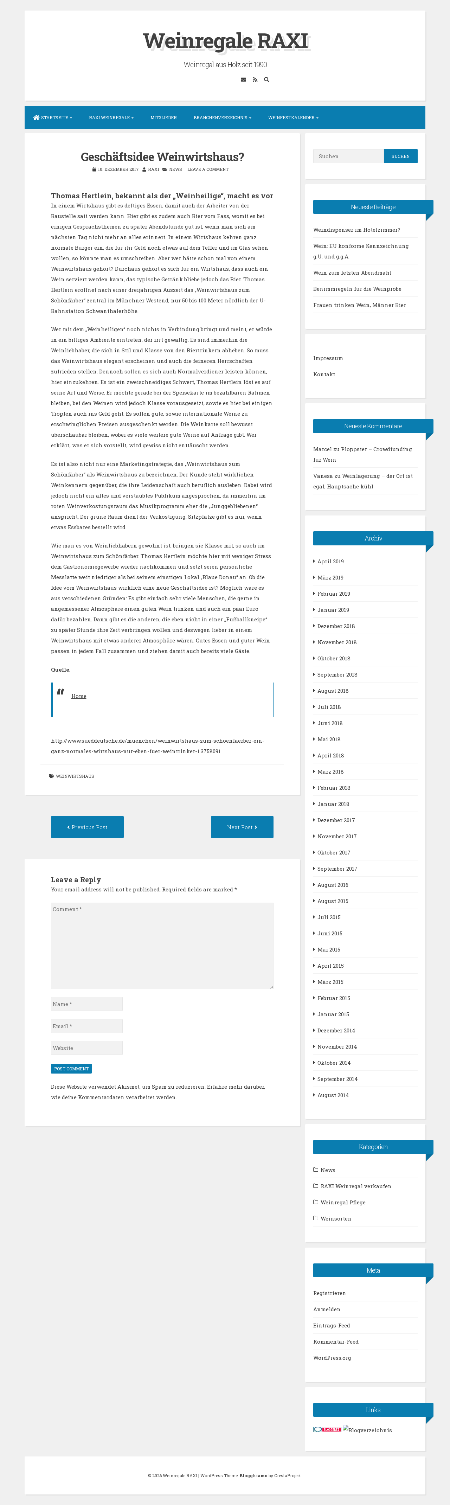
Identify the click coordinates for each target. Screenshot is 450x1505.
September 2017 (337, 868)
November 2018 (337, 642)
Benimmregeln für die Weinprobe (357, 288)
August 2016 (332, 884)
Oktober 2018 (334, 658)
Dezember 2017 (336, 820)
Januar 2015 (333, 1014)
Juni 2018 (330, 722)
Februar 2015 (333, 997)
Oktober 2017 (334, 852)
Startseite (54, 117)
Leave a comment (208, 169)
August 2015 (332, 900)
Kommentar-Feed (336, 1341)
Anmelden (327, 1309)
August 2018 (333, 690)
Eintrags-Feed (331, 1325)
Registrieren (329, 1292)
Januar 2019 (333, 609)
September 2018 (337, 674)
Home (78, 695)
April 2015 (330, 965)
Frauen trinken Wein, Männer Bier (359, 304)
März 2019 (330, 577)
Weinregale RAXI (225, 40)
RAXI (153, 169)
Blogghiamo (253, 1475)
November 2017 (337, 836)
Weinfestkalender (291, 117)
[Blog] (367, 1430)
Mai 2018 (329, 739)
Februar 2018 (334, 787)
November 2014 (337, 1046)
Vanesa (323, 475)
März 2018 (330, 771)
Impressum (328, 357)
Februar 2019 (333, 593)
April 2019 (330, 561)
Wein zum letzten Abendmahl (352, 272)
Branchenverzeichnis (221, 117)
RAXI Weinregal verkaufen (356, 1186)
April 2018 (330, 755)
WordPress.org (332, 1357)
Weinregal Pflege (343, 1202)
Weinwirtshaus (75, 776)
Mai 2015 (328, 949)
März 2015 (330, 981)
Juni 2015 (329, 933)
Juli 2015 (329, 917)
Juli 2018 (329, 706)
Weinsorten (336, 1218)
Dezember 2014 (336, 1030)
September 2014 (337, 1078)
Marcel (322, 449)
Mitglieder (163, 117)
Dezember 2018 (336, 625)
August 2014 (333, 1095)
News (175, 169)
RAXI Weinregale (109, 117)
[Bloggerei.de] (327, 1430)
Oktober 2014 (334, 1062)
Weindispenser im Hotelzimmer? (356, 229)
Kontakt (324, 374)
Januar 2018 (333, 803)
